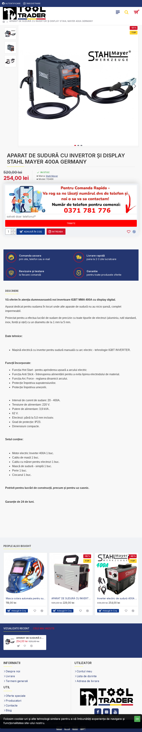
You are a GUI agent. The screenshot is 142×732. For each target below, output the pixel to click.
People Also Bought (17, 545)
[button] (21, 86)
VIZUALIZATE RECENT (16, 628)
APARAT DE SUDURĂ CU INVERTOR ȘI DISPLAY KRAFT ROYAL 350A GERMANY (71, 598)
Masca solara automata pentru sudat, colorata (26, 598)
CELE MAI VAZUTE (43, 628)
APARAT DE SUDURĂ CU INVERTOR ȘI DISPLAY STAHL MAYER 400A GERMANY (30, 637)
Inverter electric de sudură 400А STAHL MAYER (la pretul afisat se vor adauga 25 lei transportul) (117, 598)
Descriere (12, 290)
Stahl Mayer (52, 176)
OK (137, 718)
